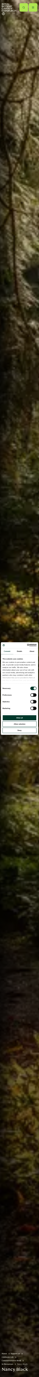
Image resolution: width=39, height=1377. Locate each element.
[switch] (33, 695)
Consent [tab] (7, 651)
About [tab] (32, 651)
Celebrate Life (8, 1357)
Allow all (19, 718)
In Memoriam (7, 1364)
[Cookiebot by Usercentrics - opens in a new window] (28, 645)
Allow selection (19, 724)
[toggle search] (24, 7)
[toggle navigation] (33, 7)
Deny (19, 730)
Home (4, 1354)
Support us (15, 1354)
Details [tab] (19, 651)
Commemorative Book (11, 1361)
